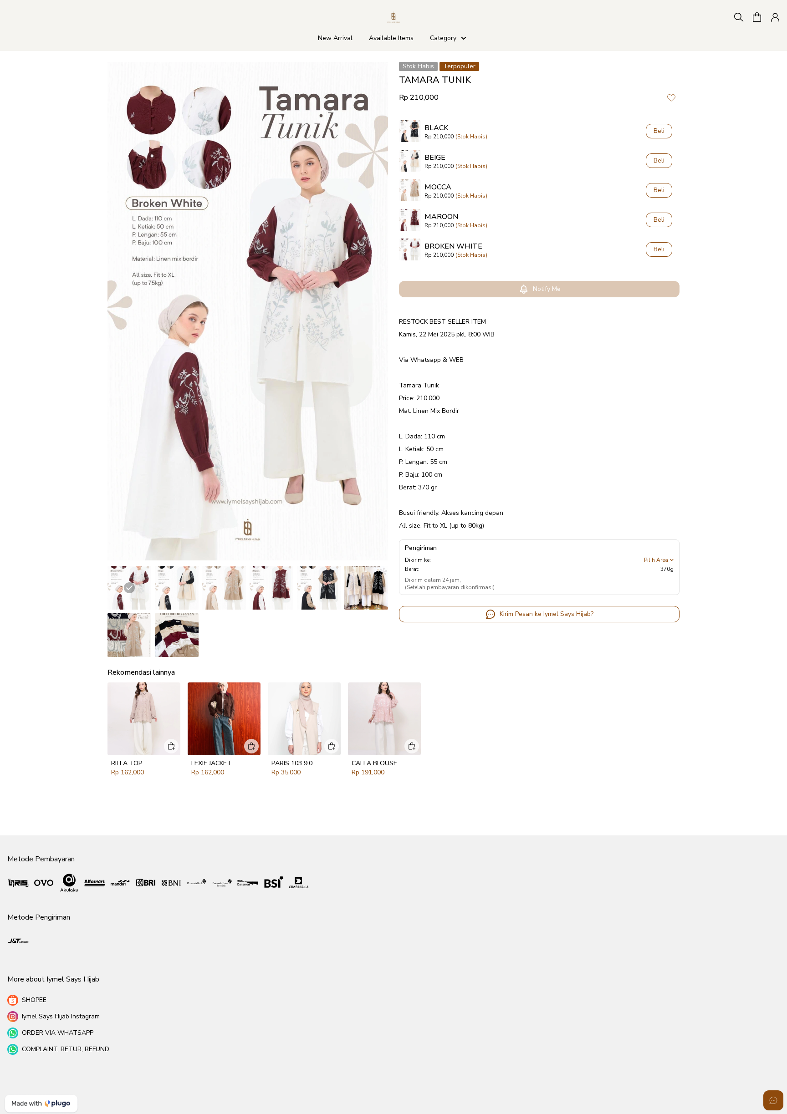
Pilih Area (656, 560)
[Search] (739, 17)
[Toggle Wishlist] (671, 97)
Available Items (391, 38)
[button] (757, 17)
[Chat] (773, 1100)
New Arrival (334, 38)
